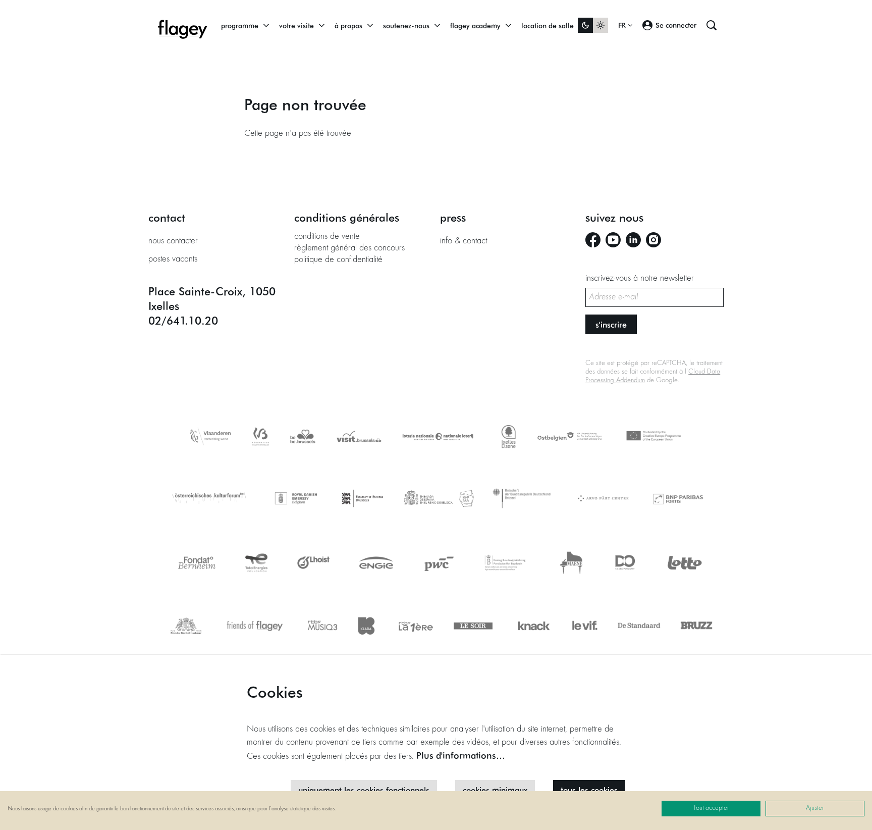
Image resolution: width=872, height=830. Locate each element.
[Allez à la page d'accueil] (182, 25)
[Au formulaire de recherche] (711, 25)
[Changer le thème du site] (593, 25)
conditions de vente (327, 236)
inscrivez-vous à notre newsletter (639, 278)
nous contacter (173, 241)
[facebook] (593, 239)
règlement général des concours (349, 248)
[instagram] (653, 239)
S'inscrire (611, 324)
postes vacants (172, 259)
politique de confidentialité (338, 260)
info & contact (463, 241)
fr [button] (623, 25)
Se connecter (676, 25)
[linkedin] (633, 239)
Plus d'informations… (460, 755)
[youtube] (613, 239)
